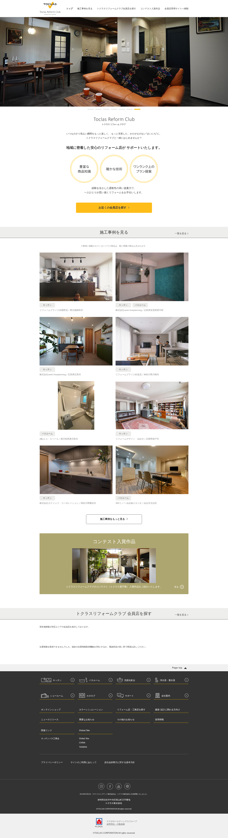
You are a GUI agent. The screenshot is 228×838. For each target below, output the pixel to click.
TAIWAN (83, 747)
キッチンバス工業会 (50, 738)
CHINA (82, 743)
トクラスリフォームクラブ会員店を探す (116, 8)
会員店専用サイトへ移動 (176, 8)
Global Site (84, 738)
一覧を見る (180, 233)
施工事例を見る (84, 8)
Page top (177, 667)
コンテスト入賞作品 (150, 8)
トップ (69, 8)
